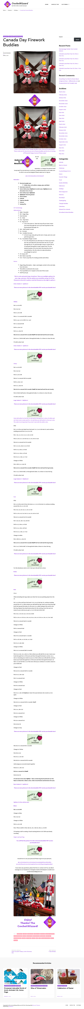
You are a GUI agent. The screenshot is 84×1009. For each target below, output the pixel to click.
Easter (60, 174)
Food (60, 180)
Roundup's (62, 197)
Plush (33, 938)
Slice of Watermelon (38, 988)
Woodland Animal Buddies (66, 212)
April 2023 (61, 121)
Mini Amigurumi (17, 938)
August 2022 (62, 145)
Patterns (65, 4)
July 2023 (61, 112)
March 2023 (62, 124)
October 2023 (62, 106)
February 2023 (63, 127)
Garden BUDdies (63, 183)
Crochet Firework (50, 933)
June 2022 (61, 151)
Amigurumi (19, 933)
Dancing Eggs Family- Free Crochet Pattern (68, 50)
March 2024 (62, 92)
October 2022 (62, 139)
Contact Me (55, 4)
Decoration (29, 936)
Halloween (62, 186)
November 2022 (63, 136)
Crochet (42, 933)
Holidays (6, 36)
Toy (39, 938)
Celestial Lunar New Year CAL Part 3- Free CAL (68, 60)
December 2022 (63, 133)
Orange (23, 938)
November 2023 (63, 103)
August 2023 (62, 109)
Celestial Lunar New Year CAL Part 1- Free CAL (70, 69)
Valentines (62, 206)
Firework (42, 936)
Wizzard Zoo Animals (64, 209)
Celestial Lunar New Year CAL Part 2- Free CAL (68, 64)
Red (37, 938)
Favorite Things (63, 177)
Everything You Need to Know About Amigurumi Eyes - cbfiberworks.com (69, 80)
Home (46, 4)
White (52, 938)
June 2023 (61, 115)
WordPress (10, 1006)
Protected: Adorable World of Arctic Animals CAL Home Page (15, 990)
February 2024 (63, 95)
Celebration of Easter (65, 988)
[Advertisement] (42, 21)
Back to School (63, 165)
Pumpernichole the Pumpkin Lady (68, 83)
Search (61, 37)
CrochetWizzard (20, 3)
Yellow (15, 940)
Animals (61, 162)
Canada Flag (36, 933)
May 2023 (61, 118)
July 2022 (61, 148)
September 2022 (63, 142)
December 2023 (63, 100)
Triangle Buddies (18, 36)
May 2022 (61, 154)
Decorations (36, 936)
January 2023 (62, 130)
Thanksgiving (62, 200)
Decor (24, 936)
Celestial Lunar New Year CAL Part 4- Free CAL (68, 55)
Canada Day (30, 933)
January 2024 (62, 98)
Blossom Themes (36, 1005)
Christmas (61, 168)
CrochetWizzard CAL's (65, 171)
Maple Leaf (48, 936)
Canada (24, 933)
